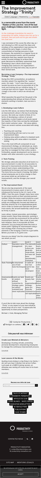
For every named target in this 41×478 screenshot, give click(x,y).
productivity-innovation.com (21, 451)
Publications (20, 409)
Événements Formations (20, 396)
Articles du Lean (21, 399)
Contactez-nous (15, 439)
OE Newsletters (20, 407)
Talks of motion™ (20, 393)
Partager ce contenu (13, 324)
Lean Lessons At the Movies (12, 358)
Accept (20, 474)
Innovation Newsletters (20, 404)
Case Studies (20, 412)
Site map (10, 462)
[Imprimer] (36, 324)
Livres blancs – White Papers (20, 401)
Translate (35, 17)
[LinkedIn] (32, 439)
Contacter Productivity (21, 322)
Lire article (5, 350)
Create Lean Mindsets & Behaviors (15, 340)
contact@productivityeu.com (21, 449)
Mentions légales (25, 462)
